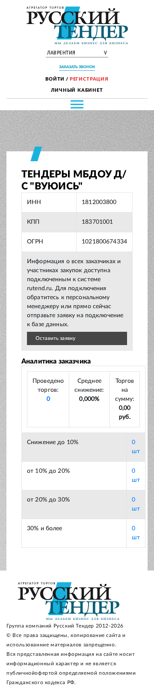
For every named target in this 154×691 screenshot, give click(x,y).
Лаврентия (77, 53)
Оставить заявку (55, 338)
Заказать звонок (77, 67)
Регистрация (89, 79)
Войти (55, 79)
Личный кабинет (77, 90)
